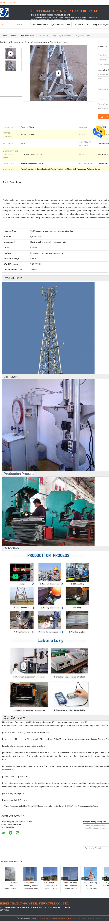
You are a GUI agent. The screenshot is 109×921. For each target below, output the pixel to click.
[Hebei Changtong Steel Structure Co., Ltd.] (15, 12)
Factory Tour (41, 24)
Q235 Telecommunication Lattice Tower (48, 806)
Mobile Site (22, 918)
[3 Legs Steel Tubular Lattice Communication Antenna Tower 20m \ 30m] (10, 874)
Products (13, 35)
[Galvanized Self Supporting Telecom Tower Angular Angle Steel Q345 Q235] (30, 874)
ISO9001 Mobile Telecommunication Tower (81, 806)
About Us (20, 24)
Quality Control (61, 24)
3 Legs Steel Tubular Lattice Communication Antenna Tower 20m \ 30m (10, 888)
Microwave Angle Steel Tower (21, 806)
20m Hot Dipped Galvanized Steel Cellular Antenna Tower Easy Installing (70, 887)
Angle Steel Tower (26, 35)
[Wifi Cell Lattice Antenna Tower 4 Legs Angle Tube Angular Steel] (50, 874)
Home (4, 35)
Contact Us (81, 24)
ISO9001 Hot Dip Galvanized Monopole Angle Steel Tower (90, 887)
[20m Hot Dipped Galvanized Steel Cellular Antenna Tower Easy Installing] (70, 874)
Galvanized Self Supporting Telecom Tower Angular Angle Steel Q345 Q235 (30, 887)
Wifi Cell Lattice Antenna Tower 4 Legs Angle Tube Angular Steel (50, 887)
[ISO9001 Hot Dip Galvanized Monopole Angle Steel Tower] (91, 874)
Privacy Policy (31, 918)
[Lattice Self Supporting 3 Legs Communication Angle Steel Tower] (11, 65)
